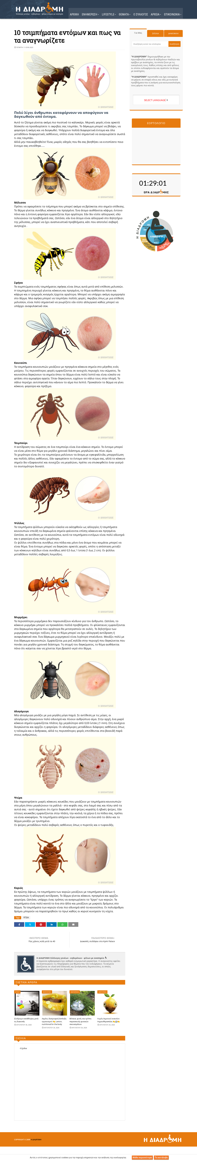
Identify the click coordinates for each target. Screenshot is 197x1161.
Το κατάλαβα (161, 1157)
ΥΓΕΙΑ (26, 917)
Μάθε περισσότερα (142, 1157)
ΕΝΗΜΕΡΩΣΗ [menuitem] (89, 14)
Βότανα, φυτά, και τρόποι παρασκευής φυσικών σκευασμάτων (80, 1021)
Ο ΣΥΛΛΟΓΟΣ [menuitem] (140, 14)
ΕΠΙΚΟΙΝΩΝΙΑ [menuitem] (172, 14)
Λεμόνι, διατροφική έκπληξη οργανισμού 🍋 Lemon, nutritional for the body (54, 1021)
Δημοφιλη (173, 33)
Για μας (138, 32)
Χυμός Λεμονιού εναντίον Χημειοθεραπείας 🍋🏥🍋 (108, 1020)
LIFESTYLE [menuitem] (108, 14)
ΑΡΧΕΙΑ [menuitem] (155, 14)
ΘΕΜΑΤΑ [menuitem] (124, 14)
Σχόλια (155, 33)
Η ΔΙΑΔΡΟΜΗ (36, 1139)
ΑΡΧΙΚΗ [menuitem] (74, 14)
